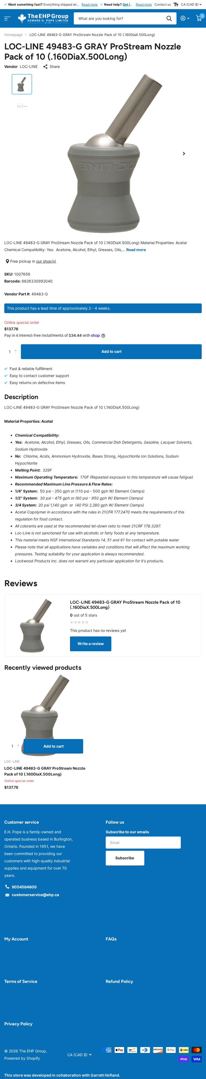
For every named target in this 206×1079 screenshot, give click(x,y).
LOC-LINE (29, 66)
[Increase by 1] (16, 347)
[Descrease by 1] (16, 356)
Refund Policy (119, 981)
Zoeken (169, 18)
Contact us (162, 4)
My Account (16, 939)
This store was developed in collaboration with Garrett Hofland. (62, 1075)
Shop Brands (6, 17)
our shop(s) (46, 261)
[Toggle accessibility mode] (176, 4)
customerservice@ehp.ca (35, 894)
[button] (184, 153)
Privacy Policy (18, 1023)
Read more (90, 4)
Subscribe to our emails (127, 832)
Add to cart (111, 351)
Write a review (91, 643)
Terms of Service (20, 981)
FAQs (111, 939)
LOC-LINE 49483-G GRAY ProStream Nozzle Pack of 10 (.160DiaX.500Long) (44, 771)
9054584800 (24, 887)
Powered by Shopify (22, 1058)
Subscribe (125, 858)
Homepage (13, 34)
